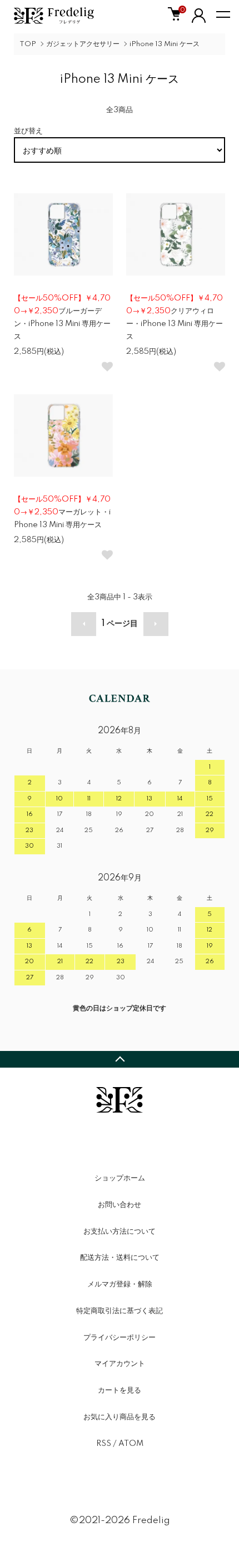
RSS (103, 1444)
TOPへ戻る (119, 1059)
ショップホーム (119, 1178)
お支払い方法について (119, 1231)
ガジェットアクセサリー (83, 44)
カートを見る (119, 1390)
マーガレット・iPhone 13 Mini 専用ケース (62, 512)
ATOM (130, 1444)
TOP (27, 44)
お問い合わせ (119, 1205)
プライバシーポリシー (119, 1337)
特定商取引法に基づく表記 (119, 1311)
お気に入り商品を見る (119, 1417)
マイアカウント (119, 1364)
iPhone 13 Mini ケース (165, 44)
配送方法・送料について (120, 1257)
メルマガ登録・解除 (119, 1284)
